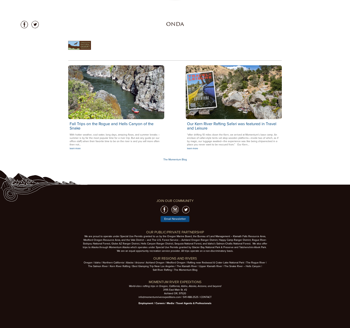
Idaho (97, 262)
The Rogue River (255, 262)
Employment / (147, 303)
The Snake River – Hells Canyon (242, 266)
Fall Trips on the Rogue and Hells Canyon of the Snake (111, 126)
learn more (75, 148)
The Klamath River (187, 266)
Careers (160, 303)
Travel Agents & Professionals (193, 303)
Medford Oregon (175, 262)
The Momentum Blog (175, 159)
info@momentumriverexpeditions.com (160, 297)
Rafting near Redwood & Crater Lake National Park (215, 262)
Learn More (116, 92)
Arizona (139, 262)
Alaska (129, 262)
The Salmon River (98, 266)
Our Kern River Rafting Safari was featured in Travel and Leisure (231, 126)
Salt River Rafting (162, 269)
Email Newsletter (175, 219)
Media (170, 303)
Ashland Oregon (155, 262)
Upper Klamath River (210, 266)
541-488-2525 (190, 297)
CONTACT (206, 297)
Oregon (88, 262)
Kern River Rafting (120, 266)
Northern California (113, 262)
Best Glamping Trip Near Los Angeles (153, 266)
